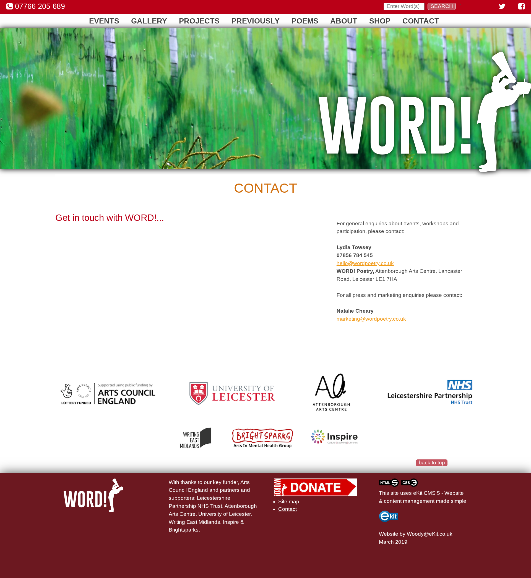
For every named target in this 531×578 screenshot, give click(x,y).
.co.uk (445, 534)
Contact (420, 21)
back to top (432, 462)
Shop (380, 21)
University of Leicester (224, 514)
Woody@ (418, 534)
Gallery (149, 21)
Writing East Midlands (194, 522)
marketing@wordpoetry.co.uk (371, 319)
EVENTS (104, 21)
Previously (255, 21)
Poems (304, 21)
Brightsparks (184, 530)
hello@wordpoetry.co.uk (365, 263)
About (343, 21)
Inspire (231, 522)
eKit (433, 534)
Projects (199, 21)
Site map (288, 501)
